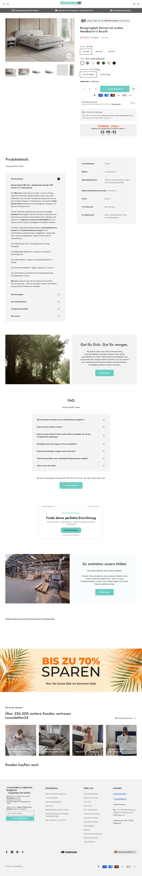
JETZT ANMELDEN (20, 818)
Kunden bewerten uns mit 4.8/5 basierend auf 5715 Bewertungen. (30, 619)
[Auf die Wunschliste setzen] (133, 89)
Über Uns (87, 802)
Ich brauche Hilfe (119, 794)
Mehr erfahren (116, 104)
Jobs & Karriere (89, 842)
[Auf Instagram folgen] (12, 852)
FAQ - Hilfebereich (90, 810)
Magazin (87, 830)
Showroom (88, 806)
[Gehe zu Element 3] (36, 72)
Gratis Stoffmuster (98, 59)
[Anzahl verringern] (83, 89)
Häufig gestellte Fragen (15, 166)
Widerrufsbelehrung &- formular (57, 810)
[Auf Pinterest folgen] (17, 852)
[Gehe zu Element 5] (62, 70)
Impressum (49, 806)
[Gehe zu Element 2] (23, 72)
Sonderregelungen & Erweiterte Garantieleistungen (57, 815)
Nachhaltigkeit (89, 826)
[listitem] (20, 790)
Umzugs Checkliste (91, 818)
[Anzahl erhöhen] (96, 89)
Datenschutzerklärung (53, 802)
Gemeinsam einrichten (92, 814)
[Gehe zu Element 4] (49, 72)
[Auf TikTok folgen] (22, 852)
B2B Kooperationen (91, 838)
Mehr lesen (104, 373)
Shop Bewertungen (91, 822)
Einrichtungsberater (91, 794)
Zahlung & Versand (91, 798)
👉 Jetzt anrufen (71, 485)
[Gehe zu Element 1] (10, 72)
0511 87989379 (121, 799)
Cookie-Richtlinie (51, 798)
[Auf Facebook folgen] (6, 852)
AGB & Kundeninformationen (55, 794)
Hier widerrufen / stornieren (55, 820)
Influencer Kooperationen (93, 834)
